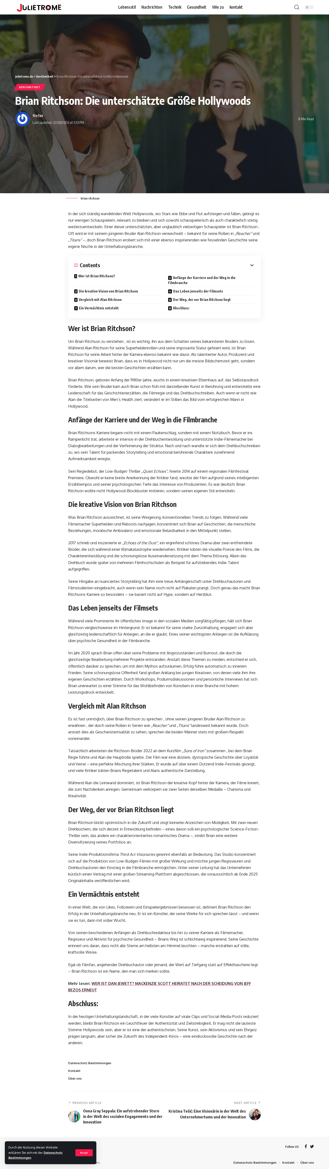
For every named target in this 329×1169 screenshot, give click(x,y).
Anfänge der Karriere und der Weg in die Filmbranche (202, 280)
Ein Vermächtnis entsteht (99, 308)
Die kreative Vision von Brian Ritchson (108, 291)
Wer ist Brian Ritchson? (96, 276)
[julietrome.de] (39, 7)
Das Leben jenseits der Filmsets (198, 291)
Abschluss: (181, 308)
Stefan (38, 115)
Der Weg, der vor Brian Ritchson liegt (202, 300)
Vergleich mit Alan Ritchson (100, 300)
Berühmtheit (29, 87)
